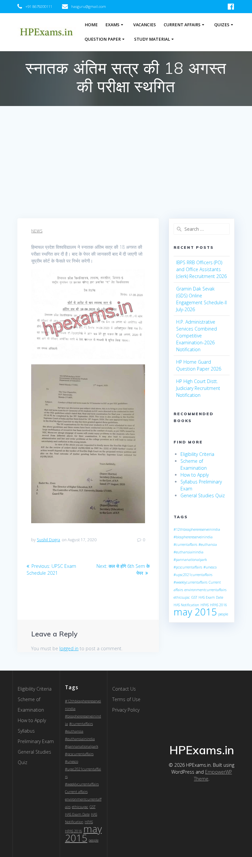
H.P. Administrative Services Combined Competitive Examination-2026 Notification (196, 336)
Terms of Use (126, 699)
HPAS (204, 605)
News (36, 231)
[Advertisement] (126, 169)
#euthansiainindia (188, 552)
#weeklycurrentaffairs (190, 582)
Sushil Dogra (48, 540)
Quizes (221, 25)
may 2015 (195, 611)
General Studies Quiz (202, 495)
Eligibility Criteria (197, 454)
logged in (68, 648)
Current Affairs (182, 25)
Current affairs (76, 791)
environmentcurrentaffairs (205, 590)
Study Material (152, 39)
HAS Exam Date (211, 597)
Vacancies (144, 25)
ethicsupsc (182, 597)
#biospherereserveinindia (193, 537)
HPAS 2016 (218, 605)
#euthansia (208, 544)
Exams (112, 25)
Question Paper (103, 39)
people (223, 614)
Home (91, 25)
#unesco (210, 567)
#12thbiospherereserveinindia (197, 529)
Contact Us (124, 689)
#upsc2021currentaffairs (193, 574)
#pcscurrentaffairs (188, 567)
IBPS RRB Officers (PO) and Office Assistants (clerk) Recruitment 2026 (201, 269)
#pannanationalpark (190, 559)
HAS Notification (186, 605)
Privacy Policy (125, 710)
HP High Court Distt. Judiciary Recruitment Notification (198, 388)
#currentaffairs (185, 544)
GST (194, 597)
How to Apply (194, 475)
